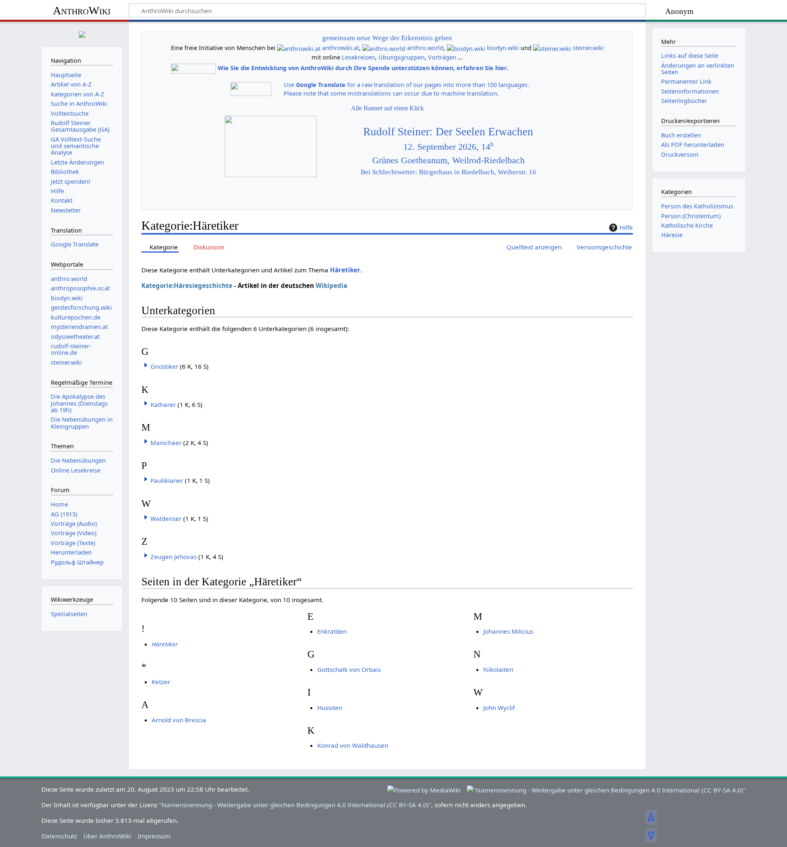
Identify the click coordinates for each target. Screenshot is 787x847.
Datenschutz (59, 836)
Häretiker (345, 270)
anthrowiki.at (340, 48)
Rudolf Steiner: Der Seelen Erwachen (448, 132)
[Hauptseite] (82, 33)
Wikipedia (331, 285)
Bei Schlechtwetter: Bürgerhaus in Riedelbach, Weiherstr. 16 (448, 172)
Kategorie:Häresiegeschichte (186, 285)
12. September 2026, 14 (448, 147)
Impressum (154, 836)
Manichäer (166, 442)
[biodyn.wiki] (466, 48)
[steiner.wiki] (552, 48)
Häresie (671, 235)
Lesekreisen (358, 57)
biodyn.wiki (503, 48)
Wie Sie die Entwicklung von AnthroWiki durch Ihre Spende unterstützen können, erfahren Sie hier (362, 68)
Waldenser (166, 518)
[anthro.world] (383, 48)
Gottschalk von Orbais (349, 669)
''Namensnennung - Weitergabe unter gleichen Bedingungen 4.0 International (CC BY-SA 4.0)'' (295, 805)
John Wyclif (499, 707)
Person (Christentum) (691, 216)
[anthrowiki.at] (299, 48)
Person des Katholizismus (697, 206)
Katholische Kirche (687, 225)
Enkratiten (332, 631)
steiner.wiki (588, 48)
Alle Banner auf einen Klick (387, 108)
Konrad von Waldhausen (352, 745)
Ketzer (161, 682)
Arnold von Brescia (179, 720)
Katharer (163, 404)
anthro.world (425, 48)
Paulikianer (166, 480)
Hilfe (626, 227)
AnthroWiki (82, 10)
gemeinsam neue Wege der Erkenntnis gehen (387, 38)
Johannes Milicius (508, 631)
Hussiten (329, 707)
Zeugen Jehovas (173, 556)
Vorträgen (442, 57)
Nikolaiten (498, 669)
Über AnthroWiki (107, 836)
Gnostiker (164, 366)
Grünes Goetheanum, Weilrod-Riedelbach (448, 160)
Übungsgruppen (401, 57)
